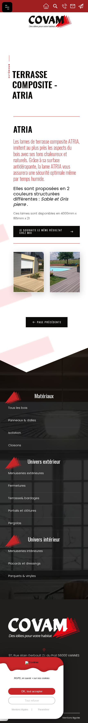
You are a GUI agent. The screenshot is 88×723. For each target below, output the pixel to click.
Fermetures (17, 485)
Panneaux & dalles (22, 420)
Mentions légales (71, 717)
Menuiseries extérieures (26, 473)
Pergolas (14, 523)
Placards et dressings (24, 563)
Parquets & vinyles (22, 576)
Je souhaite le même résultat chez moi (40, 231)
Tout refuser (32, 700)
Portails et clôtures (22, 510)
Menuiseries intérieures (25, 551)
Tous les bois (17, 408)
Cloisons (14, 445)
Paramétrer (43, 709)
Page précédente (49, 322)
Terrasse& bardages (23, 498)
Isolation (14, 433)
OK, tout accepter (31, 691)
